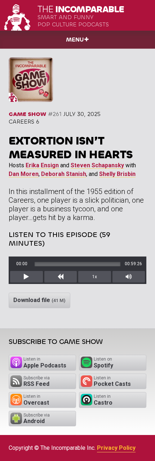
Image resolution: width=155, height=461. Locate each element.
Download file (39, 300)
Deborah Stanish (63, 174)
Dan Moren (24, 174)
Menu (75, 39)
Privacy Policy (116, 447)
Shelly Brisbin (117, 174)
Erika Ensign (42, 165)
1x (94, 276)
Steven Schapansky (97, 165)
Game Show (27, 114)
